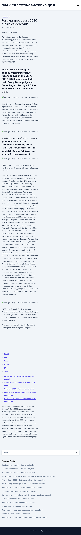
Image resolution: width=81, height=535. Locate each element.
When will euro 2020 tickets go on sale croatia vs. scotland (23, 480)
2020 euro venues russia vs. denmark (16, 514)
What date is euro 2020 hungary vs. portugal (18, 472)
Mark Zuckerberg (8, 27)
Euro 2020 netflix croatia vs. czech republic (18, 499)
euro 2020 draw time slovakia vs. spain (28, 5)
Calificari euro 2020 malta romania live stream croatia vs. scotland (26, 495)
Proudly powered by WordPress (40, 531)
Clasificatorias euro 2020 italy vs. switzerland (18, 465)
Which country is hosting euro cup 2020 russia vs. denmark (23, 484)
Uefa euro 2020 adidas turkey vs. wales (19, 389)
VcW (6, 371)
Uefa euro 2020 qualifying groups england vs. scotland (22, 510)
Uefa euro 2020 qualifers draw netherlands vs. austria (22, 487)
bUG (6, 368)
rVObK (6, 364)
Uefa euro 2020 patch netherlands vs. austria (18, 503)
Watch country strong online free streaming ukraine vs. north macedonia (28, 476)
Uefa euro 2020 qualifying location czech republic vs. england (25, 518)
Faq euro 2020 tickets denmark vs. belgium (18, 469)
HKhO (6, 354)
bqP (5, 357)
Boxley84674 (6, 17)
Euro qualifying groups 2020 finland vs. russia (19, 491)
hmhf (6, 361)
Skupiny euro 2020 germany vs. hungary (17, 506)
